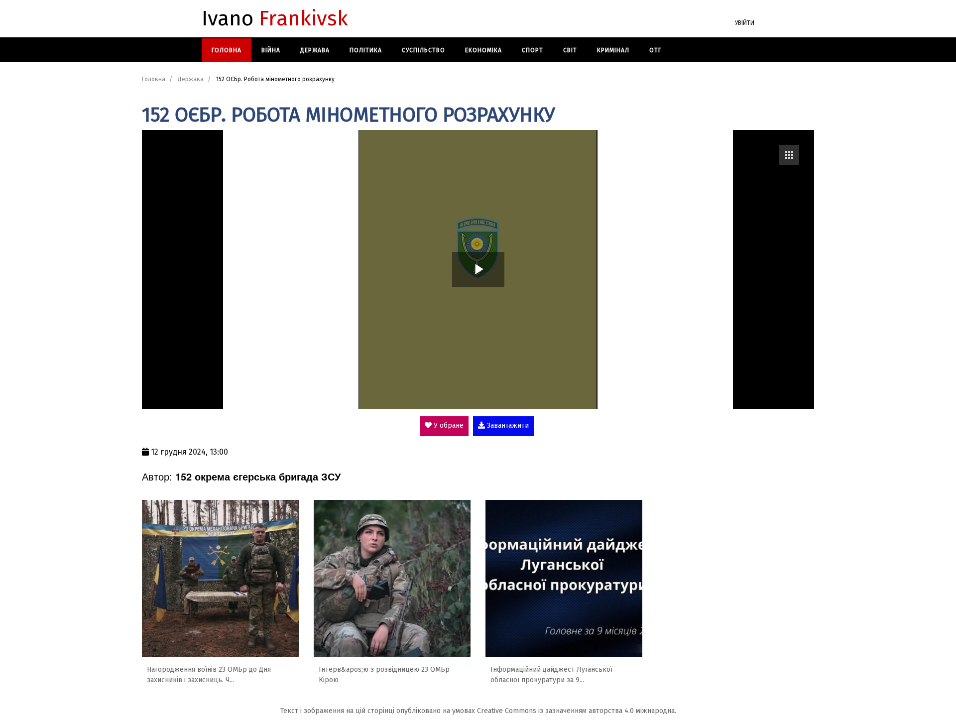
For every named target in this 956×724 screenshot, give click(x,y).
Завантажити (507, 425)
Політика (366, 50)
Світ (570, 50)
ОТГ (655, 50)
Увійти (744, 22)
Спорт (532, 50)
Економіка (483, 50)
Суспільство (423, 50)
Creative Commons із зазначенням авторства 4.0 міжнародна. (576, 711)
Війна (270, 50)
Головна (226, 50)
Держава (315, 50)
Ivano (275, 18)
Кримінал (613, 50)
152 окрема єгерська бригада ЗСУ (258, 476)
